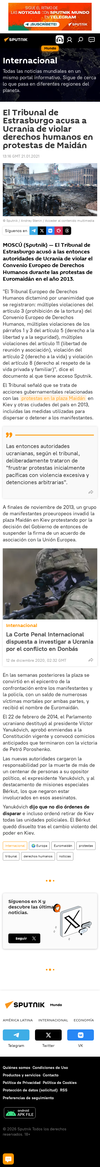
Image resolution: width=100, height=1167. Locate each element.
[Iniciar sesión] (69, 39)
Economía (84, 1019)
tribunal (11, 856)
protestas (86, 845)
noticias (65, 856)
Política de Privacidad (22, 1082)
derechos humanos (38, 856)
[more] (90, 491)
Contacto (51, 1075)
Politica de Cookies (60, 1082)
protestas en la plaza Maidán (53, 398)
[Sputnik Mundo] (17, 41)
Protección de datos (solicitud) (30, 1090)
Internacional (21, 625)
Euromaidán (63, 845)
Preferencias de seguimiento (28, 1097)
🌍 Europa (39, 845)
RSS (64, 1090)
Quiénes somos (16, 1067)
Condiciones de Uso (50, 1067)
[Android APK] (20, 1113)
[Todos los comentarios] (8, 1158)
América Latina (18, 1019)
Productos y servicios (22, 1075)
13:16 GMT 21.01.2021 (21, 156)
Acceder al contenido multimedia (69, 220)
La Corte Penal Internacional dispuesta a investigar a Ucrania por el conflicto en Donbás (49, 641)
